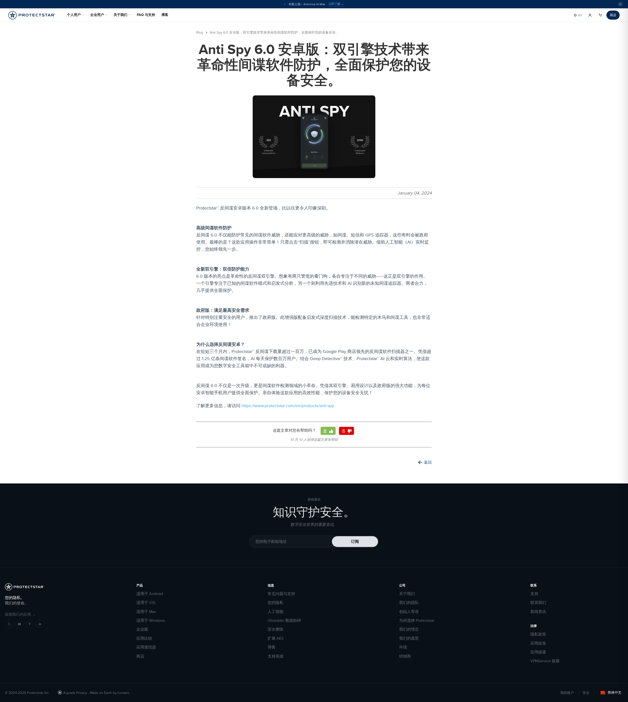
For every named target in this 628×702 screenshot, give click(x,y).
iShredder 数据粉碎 (284, 620)
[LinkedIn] (40, 624)
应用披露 (538, 652)
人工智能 (275, 611)
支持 (534, 594)
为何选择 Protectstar (416, 620)
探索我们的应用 (20, 614)
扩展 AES (276, 638)
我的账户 (567, 692)
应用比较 (144, 638)
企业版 (142, 629)
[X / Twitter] (9, 624)
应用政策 (538, 643)
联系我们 (538, 602)
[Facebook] (30, 624)
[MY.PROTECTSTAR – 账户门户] (590, 15)
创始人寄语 (409, 611)
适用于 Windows (150, 620)
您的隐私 (275, 602)
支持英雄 (275, 656)
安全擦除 (275, 629)
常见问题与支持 (281, 594)
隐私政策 (538, 634)
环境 (403, 647)
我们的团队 (409, 602)
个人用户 (74, 14)
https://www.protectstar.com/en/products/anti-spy (288, 406)
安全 (586, 692)
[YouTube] (19, 624)
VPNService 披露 (545, 661)
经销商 (405, 656)
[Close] (620, 4)
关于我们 (120, 14)
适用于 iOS (145, 602)
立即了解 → (336, 4)
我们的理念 (409, 629)
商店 (613, 15)
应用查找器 (146, 647)
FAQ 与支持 (146, 14)
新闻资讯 (538, 611)
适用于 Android (149, 594)
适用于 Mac (146, 611)
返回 (428, 462)
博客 (164, 14)
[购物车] (600, 15)
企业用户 (97, 14)
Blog (199, 32)
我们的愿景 (409, 638)
